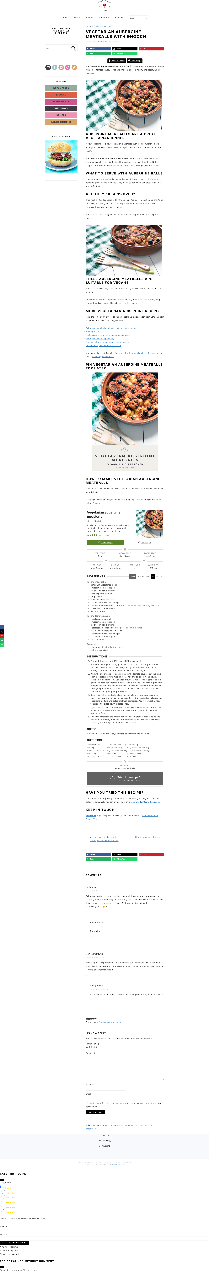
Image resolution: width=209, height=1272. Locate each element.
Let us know (123, 780)
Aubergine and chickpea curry (100, 338)
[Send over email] (2, 640)
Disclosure (105, 1135)
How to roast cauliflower (146, 837)
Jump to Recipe (118, 61)
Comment (91, 1053)
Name (89, 1084)
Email (89, 1094)
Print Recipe (136, 61)
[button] (88, 535)
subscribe (149, 1103)
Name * (3, 1227)
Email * (3, 1234)
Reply (88, 912)
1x (153, 576)
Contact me (104, 1146)
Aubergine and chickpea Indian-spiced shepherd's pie (111, 328)
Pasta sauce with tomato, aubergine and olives (108, 335)
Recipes (97, 26)
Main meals (109, 26)
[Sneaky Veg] (104, 11)
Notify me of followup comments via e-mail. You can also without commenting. (123, 1105)
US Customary (143, 576)
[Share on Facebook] (2, 627)
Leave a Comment (113, 42)
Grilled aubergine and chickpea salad (103, 345)
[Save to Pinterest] (2, 636)
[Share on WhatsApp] (2, 645)
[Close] (2, 1180)
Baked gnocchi (93, 331)
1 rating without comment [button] (112, 1022)
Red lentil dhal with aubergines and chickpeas (107, 342)
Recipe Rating (92, 1044)
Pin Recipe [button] (146, 543)
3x (161, 576)
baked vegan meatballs (103, 356)
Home (88, 26)
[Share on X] (2, 631)
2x (157, 576)
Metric (133, 576)
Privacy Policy (104, 1141)
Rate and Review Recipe (14, 1243)
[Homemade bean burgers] (61, 156)
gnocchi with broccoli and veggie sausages (138, 353)
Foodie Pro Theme (118, 1164)
